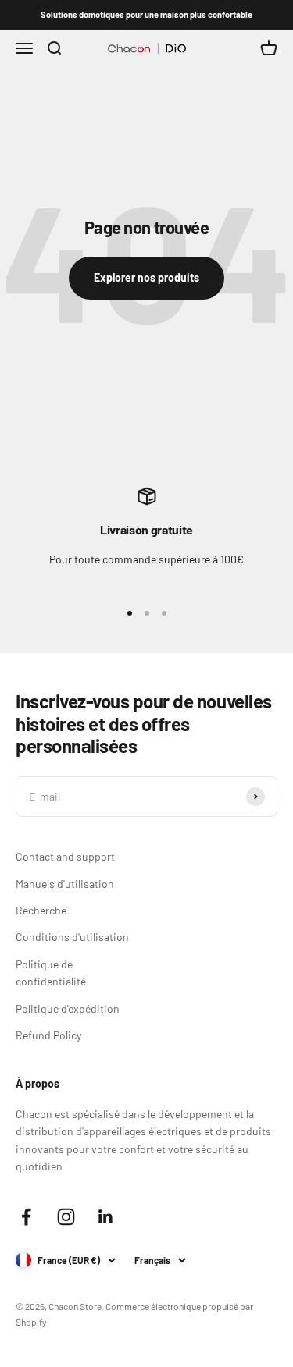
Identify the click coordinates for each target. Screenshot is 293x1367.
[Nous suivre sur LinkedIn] (105, 1216)
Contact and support (65, 856)
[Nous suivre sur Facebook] (26, 1216)
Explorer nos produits (146, 277)
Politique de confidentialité (51, 972)
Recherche (41, 910)
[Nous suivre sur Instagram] (66, 1216)
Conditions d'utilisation (72, 936)
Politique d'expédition (68, 1008)
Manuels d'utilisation (65, 883)
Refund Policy (48, 1035)
